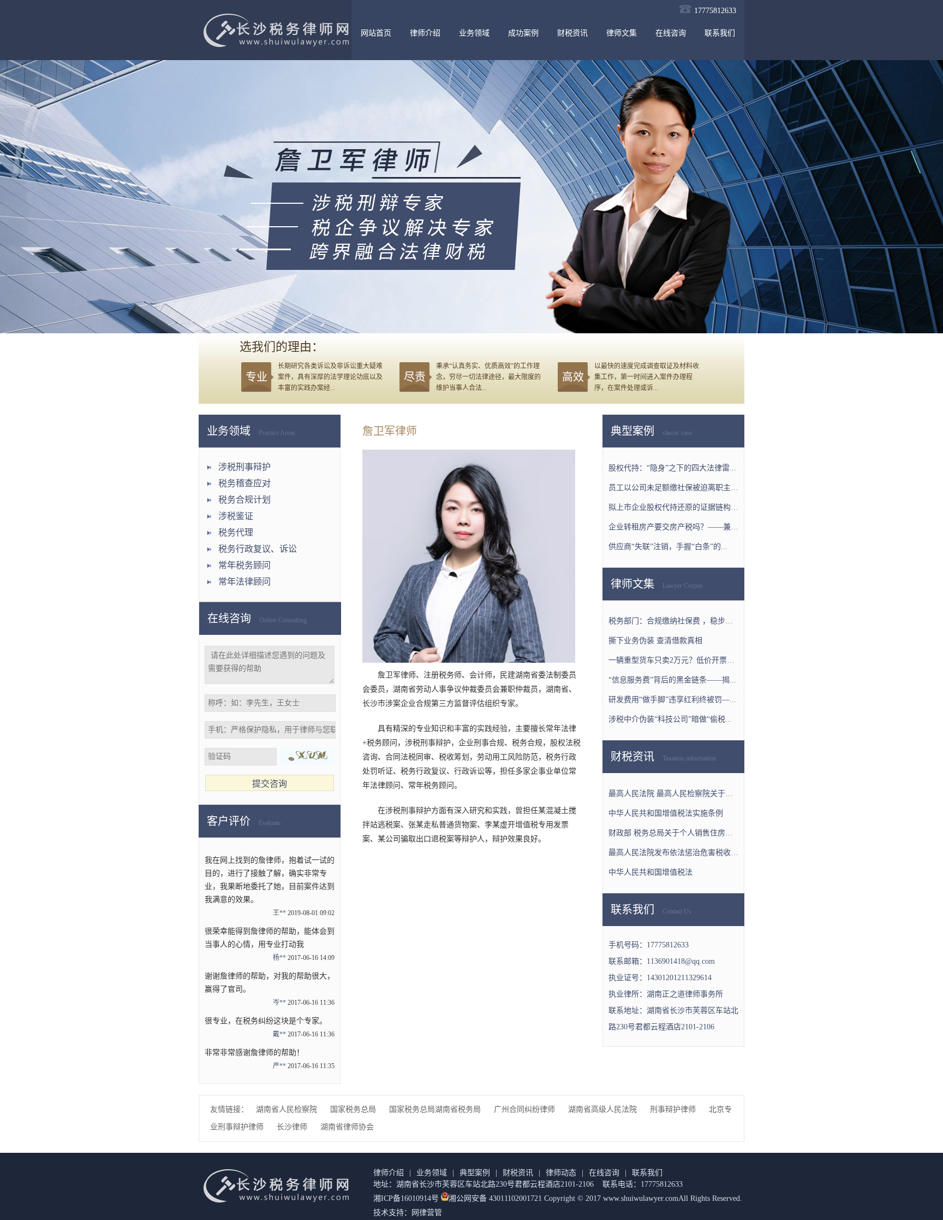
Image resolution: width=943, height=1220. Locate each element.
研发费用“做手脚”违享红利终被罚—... (672, 700)
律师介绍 (425, 33)
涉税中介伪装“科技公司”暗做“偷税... (670, 719)
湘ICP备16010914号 (406, 1198)
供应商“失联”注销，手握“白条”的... (667, 547)
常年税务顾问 (244, 565)
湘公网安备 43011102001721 (495, 1198)
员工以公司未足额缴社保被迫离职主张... (673, 488)
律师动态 (561, 1173)
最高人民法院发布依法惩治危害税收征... (673, 852)
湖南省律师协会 (347, 1127)
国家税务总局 (354, 1109)
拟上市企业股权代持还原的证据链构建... (673, 507)
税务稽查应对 (244, 483)
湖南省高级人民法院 (603, 1109)
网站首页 (376, 33)
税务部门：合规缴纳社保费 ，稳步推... (673, 621)
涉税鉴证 (235, 516)
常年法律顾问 (244, 581)
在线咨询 (670, 33)
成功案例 (523, 33)
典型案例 (474, 1173)
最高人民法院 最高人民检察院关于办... (673, 793)
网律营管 (426, 1213)
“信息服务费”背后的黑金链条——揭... (672, 680)
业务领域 (474, 33)
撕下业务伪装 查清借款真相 (655, 640)
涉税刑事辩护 (244, 467)
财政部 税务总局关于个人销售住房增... (673, 833)
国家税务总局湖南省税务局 (436, 1109)
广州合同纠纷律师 (525, 1109)
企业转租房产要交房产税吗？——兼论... (673, 527)
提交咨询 (269, 783)
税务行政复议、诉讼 (257, 548)
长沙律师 (293, 1127)
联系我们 (720, 33)
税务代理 (235, 532)
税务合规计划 (244, 499)
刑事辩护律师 (674, 1109)
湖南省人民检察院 (287, 1109)
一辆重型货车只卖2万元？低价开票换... (673, 660)
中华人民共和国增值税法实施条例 (665, 813)
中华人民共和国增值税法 (650, 872)
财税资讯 (572, 33)
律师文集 (621, 33)
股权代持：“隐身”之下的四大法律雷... (672, 468)
